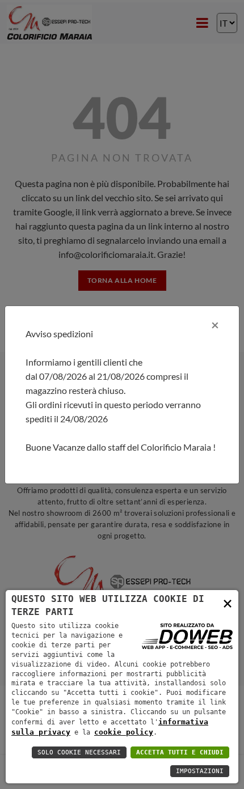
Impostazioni (200, 771)
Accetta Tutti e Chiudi (180, 752)
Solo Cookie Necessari (79, 752)
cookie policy (123, 732)
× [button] (227, 603)
